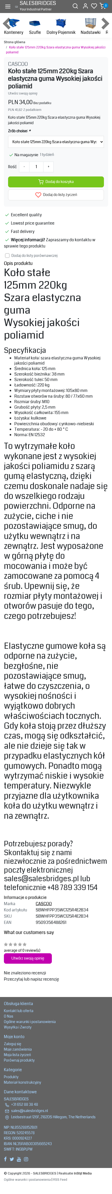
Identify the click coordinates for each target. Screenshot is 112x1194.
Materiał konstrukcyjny (22, 1082)
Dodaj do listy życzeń (59, 195)
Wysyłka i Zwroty (18, 1027)
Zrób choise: (19, 131)
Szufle (35, 32)
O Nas (8, 1016)
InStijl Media (82, 1173)
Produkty (11, 1076)
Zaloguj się (12, 1043)
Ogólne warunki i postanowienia (30, 1021)
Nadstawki (91, 32)
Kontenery (13, 32)
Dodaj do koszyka (60, 182)
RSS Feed (60, 1179)
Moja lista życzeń (17, 1054)
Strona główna (14, 42)
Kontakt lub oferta (18, 1010)
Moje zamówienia (18, 1049)
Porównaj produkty (19, 1060)
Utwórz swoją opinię (23, 93)
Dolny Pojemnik (61, 32)
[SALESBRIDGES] (16, 6)
